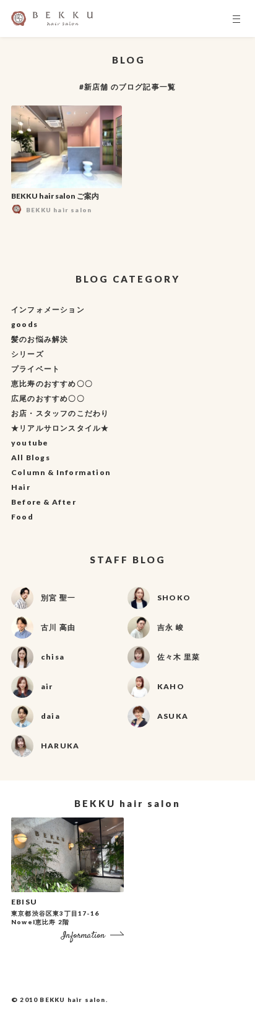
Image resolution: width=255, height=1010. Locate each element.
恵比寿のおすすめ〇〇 (52, 383)
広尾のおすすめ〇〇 (48, 398)
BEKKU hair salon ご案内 (55, 196)
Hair (20, 487)
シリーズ (27, 353)
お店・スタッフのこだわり (60, 413)
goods (24, 324)
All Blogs (30, 457)
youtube (29, 442)
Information (83, 935)
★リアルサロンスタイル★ (60, 428)
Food (22, 516)
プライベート (35, 368)
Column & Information (61, 472)
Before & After (43, 502)
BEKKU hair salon (72, 999)
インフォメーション (48, 309)
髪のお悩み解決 (39, 339)
